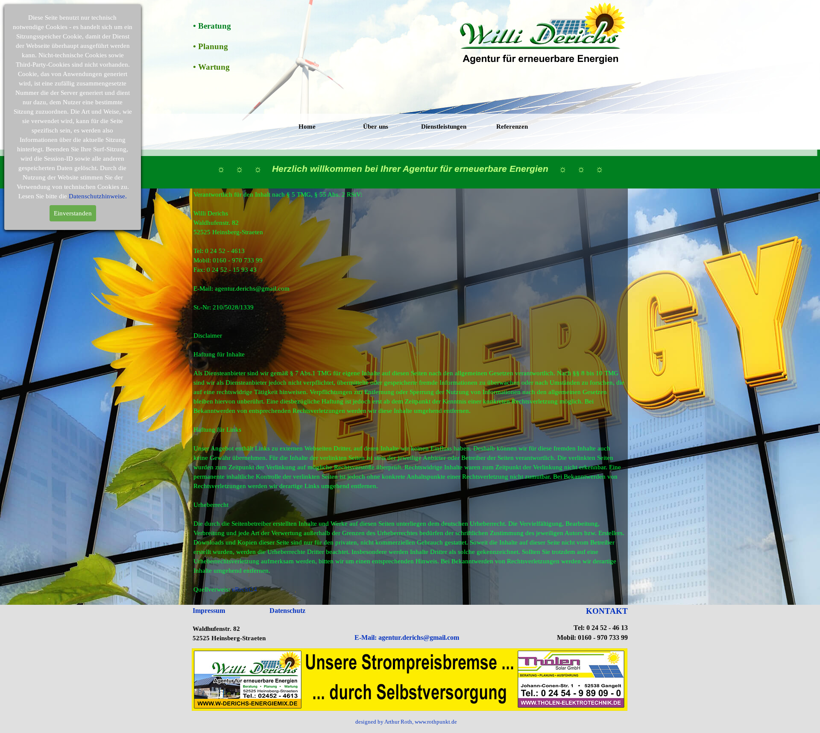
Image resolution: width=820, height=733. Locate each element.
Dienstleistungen (443, 126)
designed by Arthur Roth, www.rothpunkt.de (406, 721)
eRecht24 (244, 589)
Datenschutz (287, 610)
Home (307, 126)
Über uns (375, 126)
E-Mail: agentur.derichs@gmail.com (406, 637)
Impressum (209, 610)
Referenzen (512, 126)
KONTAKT (607, 610)
